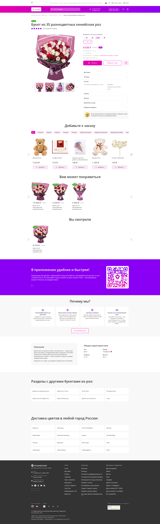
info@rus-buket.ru (38, 481)
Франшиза (68, 483)
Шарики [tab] (49, 132)
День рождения (111, 468)
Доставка (55, 3)
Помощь (94, 3)
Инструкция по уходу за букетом (91, 480)
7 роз (108, 398)
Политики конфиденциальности (91, 474)
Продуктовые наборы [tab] (116, 132)
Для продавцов (73, 3)
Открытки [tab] (40, 132)
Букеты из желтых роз (89, 398)
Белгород (60, 428)
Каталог (37, 9)
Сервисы (100, 3)
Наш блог (68, 488)
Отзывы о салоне (86, 483)
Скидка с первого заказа (89, 488)
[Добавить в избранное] (126, 63)
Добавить (42, 167)
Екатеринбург (110, 435)
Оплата (60, 3)
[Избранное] (123, 9)
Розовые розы (111, 391)
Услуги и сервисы (70, 485)
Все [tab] (33, 132)
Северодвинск (86, 450)
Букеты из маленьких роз (41, 391)
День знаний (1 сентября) (114, 491)
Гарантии (65, 3)
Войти (127, 3)
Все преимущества (80, 331)
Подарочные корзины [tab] (100, 132)
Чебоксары (36, 450)
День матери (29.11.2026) (114, 488)
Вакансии (68, 494)
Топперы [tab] (74, 132)
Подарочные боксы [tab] (85, 132)
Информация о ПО (71, 491)
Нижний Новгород (63, 435)
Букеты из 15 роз (62, 391)
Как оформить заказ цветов (90, 485)
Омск (108, 450)
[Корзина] (127, 9)
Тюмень (35, 443)
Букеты (108, 474)
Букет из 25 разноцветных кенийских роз (58, 197)
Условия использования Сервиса (92, 477)
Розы (108, 477)
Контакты (89, 3)
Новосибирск (61, 450)
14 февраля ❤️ (107, 352)
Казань (84, 435)
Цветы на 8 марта (112, 483)
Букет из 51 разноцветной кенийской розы (39, 197)
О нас (50, 3)
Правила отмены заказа (89, 491)
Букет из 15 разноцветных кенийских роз (78, 197)
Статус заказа (118, 3)
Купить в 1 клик (113, 63)
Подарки (109, 480)
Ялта (107, 443)
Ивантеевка (36, 435)
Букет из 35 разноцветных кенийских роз (39, 239)
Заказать (94, 63)
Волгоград (85, 443)
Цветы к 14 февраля (112, 485)
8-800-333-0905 (37, 477)
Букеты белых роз (63, 398)
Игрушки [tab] (65, 132)
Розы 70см (85, 391)
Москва (108, 428)
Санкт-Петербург (87, 428)
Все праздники (111, 494)
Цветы (108, 471)
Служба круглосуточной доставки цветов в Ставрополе (49, 511)
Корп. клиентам (82, 3)
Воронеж (60, 443)
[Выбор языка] (106, 3)
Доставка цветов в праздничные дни (91, 495)
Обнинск (35, 428)
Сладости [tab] (57, 132)
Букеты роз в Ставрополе (41, 398)
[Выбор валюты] (109, 3)
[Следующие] (77, 87)
